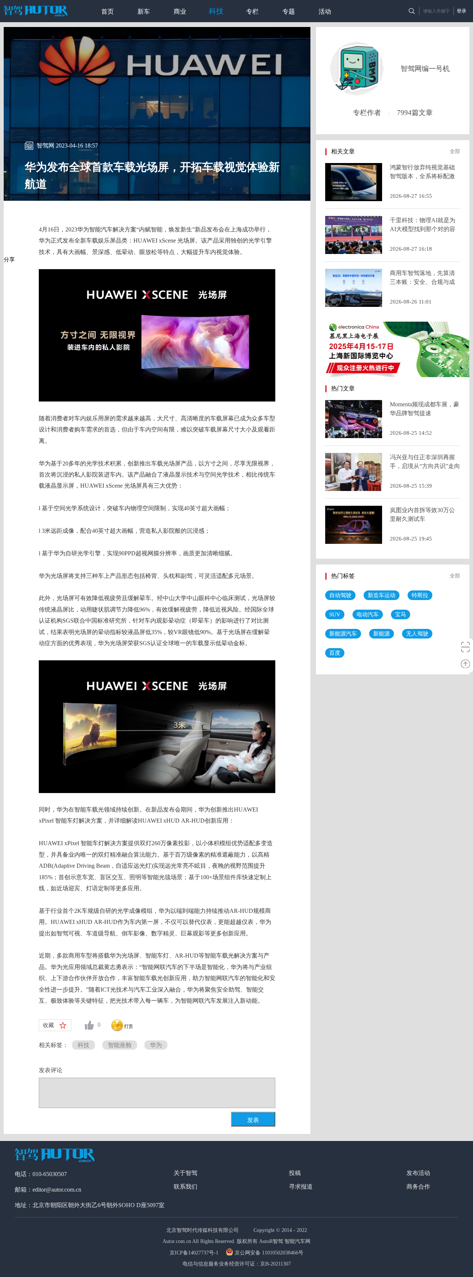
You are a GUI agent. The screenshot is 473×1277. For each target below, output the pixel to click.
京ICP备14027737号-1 (195, 1253)
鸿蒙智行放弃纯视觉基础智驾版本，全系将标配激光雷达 (422, 176)
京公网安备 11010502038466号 (269, 1253)
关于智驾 (185, 1173)
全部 (455, 151)
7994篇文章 (415, 112)
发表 (253, 1120)
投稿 (295, 1173)
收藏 (48, 1025)
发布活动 (418, 1173)
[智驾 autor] (35, 11)
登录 (461, 11)
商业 (180, 11)
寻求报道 (301, 1186)
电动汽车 (368, 614)
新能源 (381, 634)
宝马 (400, 614)
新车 (143, 11)
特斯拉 (420, 595)
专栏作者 (367, 112)
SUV (334, 614)
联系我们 (185, 1186)
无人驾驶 (417, 634)
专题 (288, 11)
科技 (216, 11)
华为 (156, 1045)
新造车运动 (381, 595)
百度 (334, 653)
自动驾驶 (340, 595)
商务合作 (418, 1186)
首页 (107, 11)
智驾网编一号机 (425, 68)
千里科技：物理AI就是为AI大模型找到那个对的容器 (422, 229)
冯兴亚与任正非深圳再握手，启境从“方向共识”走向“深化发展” (425, 466)
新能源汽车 (343, 634)
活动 (325, 11)
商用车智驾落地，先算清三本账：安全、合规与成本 (422, 282)
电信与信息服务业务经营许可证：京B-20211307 (237, 1264)
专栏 (252, 11)
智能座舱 (120, 1045)
